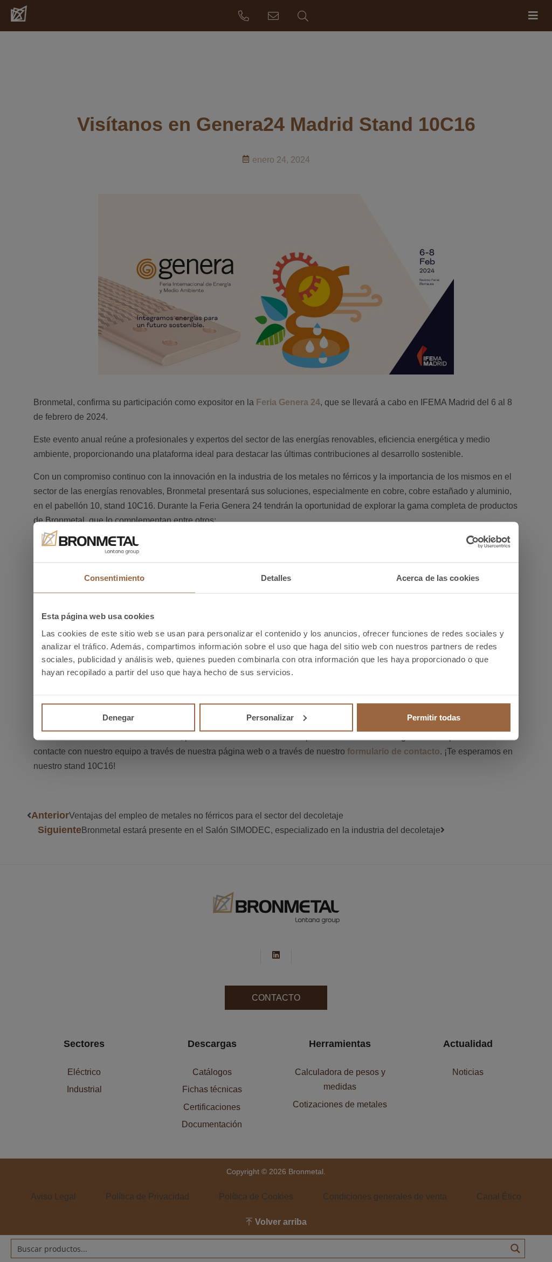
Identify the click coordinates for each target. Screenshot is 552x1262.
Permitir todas (433, 717)
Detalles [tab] (276, 577)
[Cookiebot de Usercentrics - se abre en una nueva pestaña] (463, 542)
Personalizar (270, 717)
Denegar (118, 717)
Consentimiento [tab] (114, 577)
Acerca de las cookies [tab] (437, 577)
